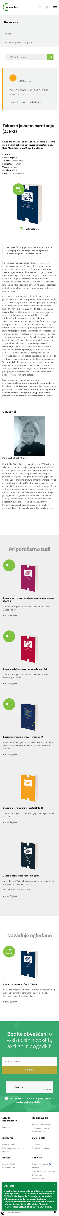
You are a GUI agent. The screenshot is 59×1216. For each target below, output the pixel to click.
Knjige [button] (8, 33)
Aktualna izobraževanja (41, 1124)
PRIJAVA (29, 1069)
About (45, 1164)
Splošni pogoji (38, 1178)
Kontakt (35, 1167)
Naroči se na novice (10, 1167)
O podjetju (36, 1164)
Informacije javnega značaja (43, 1171)
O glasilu (6, 1127)
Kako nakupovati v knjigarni (18, 42)
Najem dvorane (38, 1131)
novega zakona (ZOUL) (29, 1191)
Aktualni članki (8, 1164)
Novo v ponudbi (8, 1144)
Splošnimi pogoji (33, 1098)
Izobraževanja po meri (41, 1128)
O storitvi (36, 1144)
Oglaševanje (37, 1175)
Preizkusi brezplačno (40, 1148)
